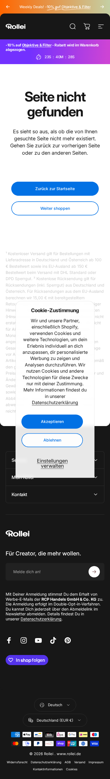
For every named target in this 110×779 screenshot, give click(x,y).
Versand (79, 762)
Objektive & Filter (37, 45)
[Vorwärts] (102, 6)
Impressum (96, 762)
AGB (68, 762)
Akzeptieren (52, 421)
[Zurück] (8, 6)
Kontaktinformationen (48, 769)
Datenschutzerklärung (55, 402)
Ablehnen (52, 440)
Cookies (71, 769)
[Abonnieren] (94, 571)
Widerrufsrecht (17, 762)
